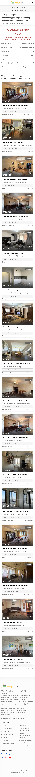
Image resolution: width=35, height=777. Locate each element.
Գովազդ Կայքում (8, 734)
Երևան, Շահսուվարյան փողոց (13, 588)
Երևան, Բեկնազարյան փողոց (13, 625)
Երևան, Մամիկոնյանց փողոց (13, 219)
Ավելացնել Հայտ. (8, 743)
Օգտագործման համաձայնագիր (24, 729)
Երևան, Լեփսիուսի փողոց (12, 477)
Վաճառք (5, 726)
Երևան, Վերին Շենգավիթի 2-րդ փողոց (16, 403)
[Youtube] (10, 758)
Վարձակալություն (8, 728)
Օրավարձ (6, 731)
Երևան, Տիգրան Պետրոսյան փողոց (15, 514)
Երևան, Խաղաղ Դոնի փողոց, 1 (13, 256)
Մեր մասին (23, 726)
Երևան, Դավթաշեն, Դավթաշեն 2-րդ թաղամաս (17, 145)
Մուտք (5, 737)
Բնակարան (15, 105)
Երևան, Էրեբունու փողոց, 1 (12, 330)
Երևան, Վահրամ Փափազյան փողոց (15, 293)
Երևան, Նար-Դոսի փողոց (12, 367)
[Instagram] (6, 758)
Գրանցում (6, 740)
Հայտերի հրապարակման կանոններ (24, 735)
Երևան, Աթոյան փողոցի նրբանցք (14, 108)
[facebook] (3, 758)
